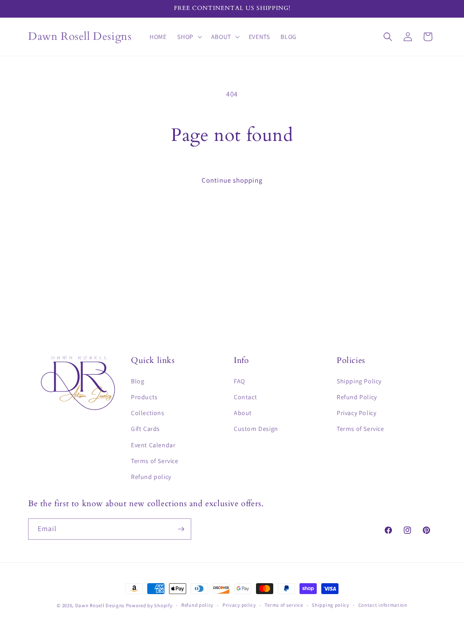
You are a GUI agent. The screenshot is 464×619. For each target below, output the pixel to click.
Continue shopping (232, 180)
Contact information (382, 605)
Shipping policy (330, 605)
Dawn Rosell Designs (100, 605)
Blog (137, 381)
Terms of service (284, 605)
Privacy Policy (356, 413)
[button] (188, 36)
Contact (245, 397)
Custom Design (256, 429)
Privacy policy (239, 605)
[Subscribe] (181, 529)
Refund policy (151, 477)
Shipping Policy (359, 381)
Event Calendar (153, 445)
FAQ (239, 381)
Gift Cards (145, 429)
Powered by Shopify (149, 605)
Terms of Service (155, 461)
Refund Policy (357, 397)
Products (144, 397)
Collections (147, 413)
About (243, 413)
